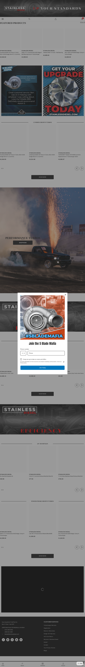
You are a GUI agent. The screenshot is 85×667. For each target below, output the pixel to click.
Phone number (24, 349)
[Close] (65, 295)
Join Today (42, 367)
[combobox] (23, 353)
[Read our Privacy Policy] (64, 362)
